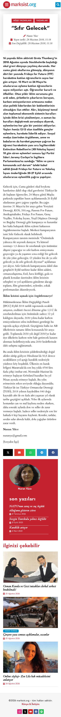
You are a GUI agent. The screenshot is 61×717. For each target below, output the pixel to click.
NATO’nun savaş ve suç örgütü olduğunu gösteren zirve (26, 508)
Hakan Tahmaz (11, 631)
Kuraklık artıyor (18, 528)
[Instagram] (19, 711)
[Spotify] (41, 711)
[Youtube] (30, 711)
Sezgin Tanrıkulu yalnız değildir (27, 519)
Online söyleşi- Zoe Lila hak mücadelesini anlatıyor (26, 678)
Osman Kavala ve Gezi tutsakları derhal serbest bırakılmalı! (29, 588)
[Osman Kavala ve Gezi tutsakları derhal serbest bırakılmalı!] (30, 567)
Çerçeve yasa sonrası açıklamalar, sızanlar (26, 635)
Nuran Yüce (32, 36)
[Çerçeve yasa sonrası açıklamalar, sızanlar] (30, 612)
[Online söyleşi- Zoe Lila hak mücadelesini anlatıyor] (30, 657)
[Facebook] (36, 711)
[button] (58, 4)
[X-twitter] (25, 711)
